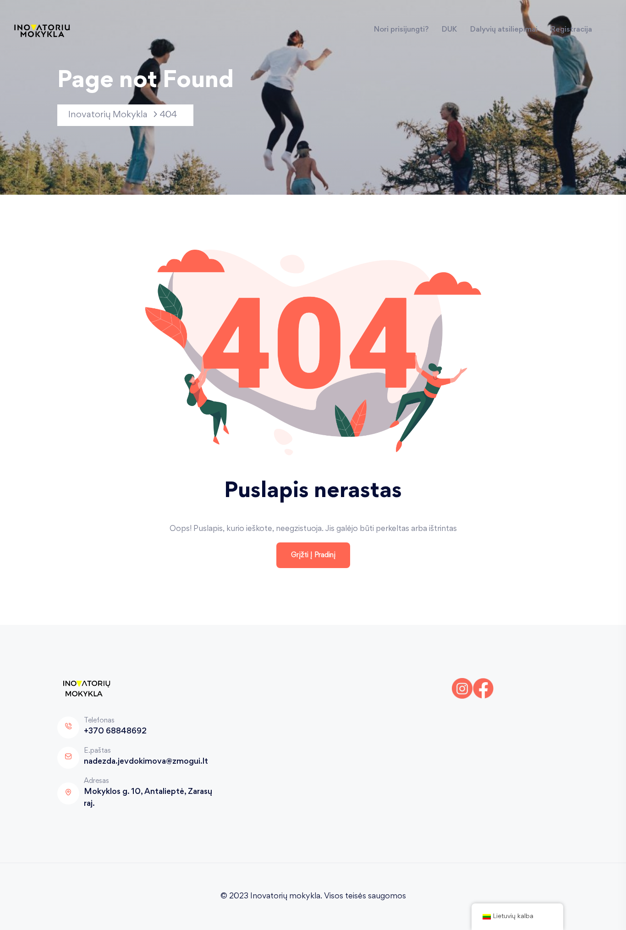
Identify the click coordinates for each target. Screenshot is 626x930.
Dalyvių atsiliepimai (504, 30)
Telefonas (99, 720)
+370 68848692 (115, 731)
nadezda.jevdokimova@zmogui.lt (146, 762)
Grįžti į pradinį (313, 555)
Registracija (571, 30)
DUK (449, 30)
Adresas (96, 781)
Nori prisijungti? (401, 30)
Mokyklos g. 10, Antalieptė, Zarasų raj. (148, 798)
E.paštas (97, 751)
